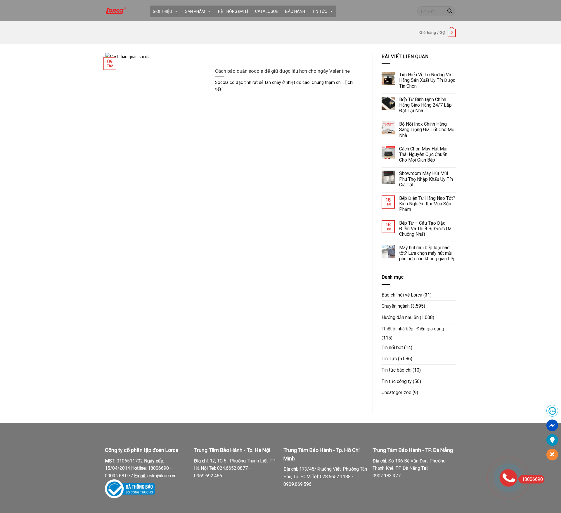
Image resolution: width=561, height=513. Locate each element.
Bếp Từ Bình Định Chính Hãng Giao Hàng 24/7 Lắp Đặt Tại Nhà (425, 105)
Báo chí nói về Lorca (402, 295)
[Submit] (450, 11)
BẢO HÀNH (295, 11)
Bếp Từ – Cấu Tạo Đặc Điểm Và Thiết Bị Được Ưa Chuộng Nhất (425, 228)
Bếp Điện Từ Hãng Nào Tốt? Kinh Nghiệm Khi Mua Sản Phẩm (427, 203)
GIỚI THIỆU (162, 11)
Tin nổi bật (392, 347)
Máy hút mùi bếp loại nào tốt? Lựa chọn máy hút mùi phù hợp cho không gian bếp (427, 253)
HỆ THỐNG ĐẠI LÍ (233, 11)
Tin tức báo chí (396, 370)
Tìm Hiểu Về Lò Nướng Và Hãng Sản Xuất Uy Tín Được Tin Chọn (427, 80)
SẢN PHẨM (195, 11)
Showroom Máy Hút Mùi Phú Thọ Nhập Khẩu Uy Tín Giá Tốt (426, 179)
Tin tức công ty (397, 381)
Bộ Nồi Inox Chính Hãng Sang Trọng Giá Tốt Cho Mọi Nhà (427, 129)
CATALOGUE (266, 11)
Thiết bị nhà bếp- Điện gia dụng (413, 329)
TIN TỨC (319, 11)
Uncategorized (396, 392)
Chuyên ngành (396, 306)
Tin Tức (389, 358)
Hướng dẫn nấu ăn (400, 317)
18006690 (532, 479)
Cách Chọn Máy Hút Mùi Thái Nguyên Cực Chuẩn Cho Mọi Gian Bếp (423, 154)
